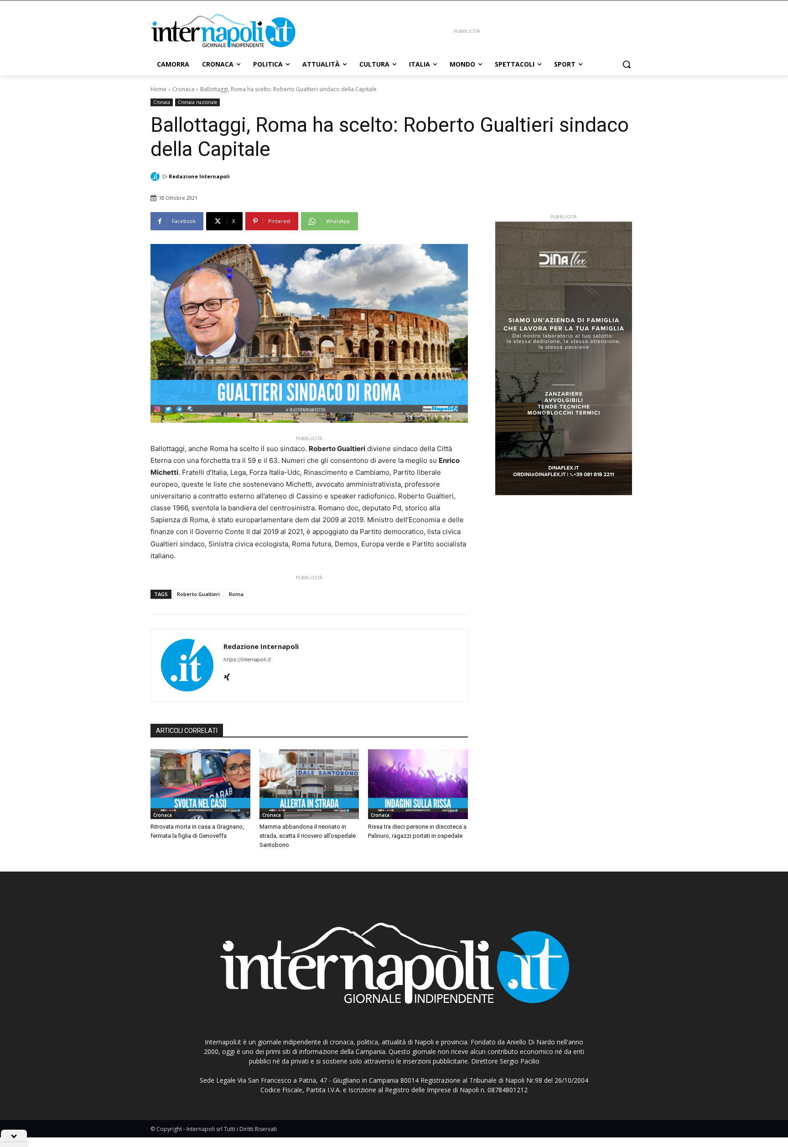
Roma (236, 594)
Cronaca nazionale (197, 102)
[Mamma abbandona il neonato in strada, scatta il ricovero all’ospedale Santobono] (309, 784)
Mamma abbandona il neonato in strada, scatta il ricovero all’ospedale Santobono (307, 835)
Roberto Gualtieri (198, 594)
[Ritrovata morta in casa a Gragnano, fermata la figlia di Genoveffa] (200, 784)
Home (158, 89)
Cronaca (183, 89)
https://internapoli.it (247, 659)
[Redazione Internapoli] (156, 176)
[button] (627, 64)
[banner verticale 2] (564, 358)
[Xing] (226, 675)
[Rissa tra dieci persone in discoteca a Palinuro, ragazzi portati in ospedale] (418, 784)
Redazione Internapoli (199, 176)
